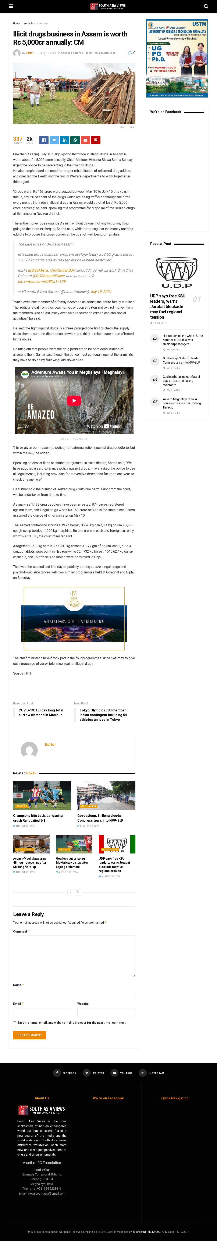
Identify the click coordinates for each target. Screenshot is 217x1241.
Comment (21, 931)
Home (16, 23)
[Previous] (70, 892)
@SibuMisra (38, 270)
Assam (43, 23)
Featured (77, 52)
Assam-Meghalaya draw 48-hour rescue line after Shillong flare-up (29, 863)
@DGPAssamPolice (48, 276)
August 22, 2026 (25, 826)
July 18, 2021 (48, 52)
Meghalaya (88, 806)
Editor (30, 52)
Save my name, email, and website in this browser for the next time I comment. (72, 1022)
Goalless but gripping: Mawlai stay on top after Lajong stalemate (72, 863)
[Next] (78, 892)
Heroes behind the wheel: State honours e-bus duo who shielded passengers (183, 340)
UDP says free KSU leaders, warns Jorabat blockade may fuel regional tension (167, 306)
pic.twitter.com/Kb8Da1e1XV (42, 281)
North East (30, 23)
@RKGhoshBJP (61, 270)
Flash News (92, 52)
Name (18, 985)
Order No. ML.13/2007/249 (151, 1231)
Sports (22, 806)
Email (18, 1004)
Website (83, 1003)
